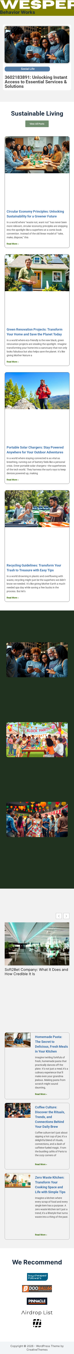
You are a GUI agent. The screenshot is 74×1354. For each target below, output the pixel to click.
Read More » (13, 244)
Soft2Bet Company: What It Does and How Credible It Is (36, 971)
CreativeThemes (37, 1349)
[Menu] (72, 8)
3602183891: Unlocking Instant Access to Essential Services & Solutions (36, 82)
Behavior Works (17, 12)
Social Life (28, 69)
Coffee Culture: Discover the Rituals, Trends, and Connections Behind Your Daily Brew (50, 1116)
